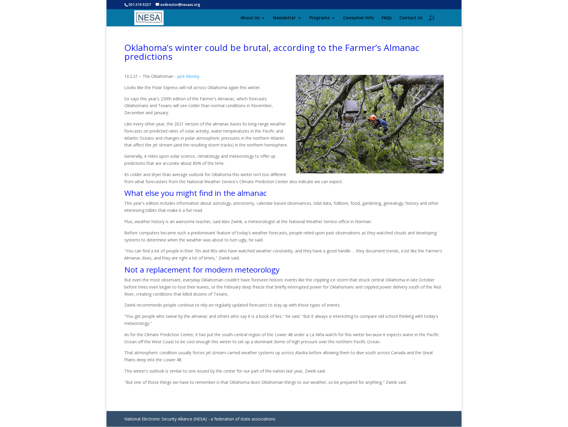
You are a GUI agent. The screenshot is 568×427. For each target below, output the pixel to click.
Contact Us (410, 18)
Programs (319, 18)
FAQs (387, 18)
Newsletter (284, 18)
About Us (250, 18)
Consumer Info (358, 18)
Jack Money (188, 76)
